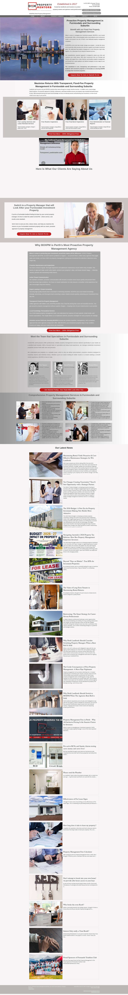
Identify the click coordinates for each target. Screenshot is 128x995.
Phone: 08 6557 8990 (94, 6)
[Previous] (8, 184)
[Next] (120, 184)
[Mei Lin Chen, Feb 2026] (28, 194)
